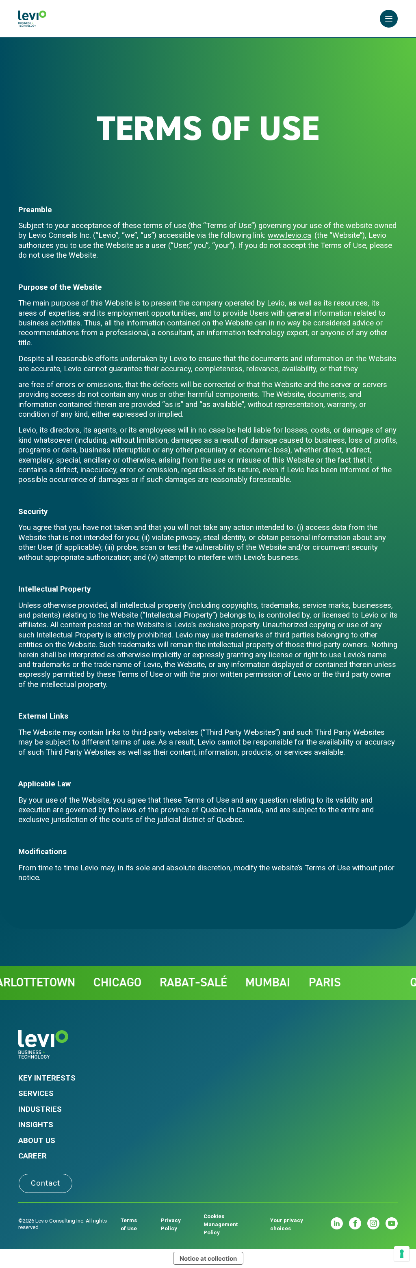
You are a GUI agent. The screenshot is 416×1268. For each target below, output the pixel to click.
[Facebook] (355, 1223)
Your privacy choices (286, 1224)
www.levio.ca (289, 235)
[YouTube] (392, 1223)
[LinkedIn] (337, 1223)
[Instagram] (373, 1223)
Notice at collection (208, 1258)
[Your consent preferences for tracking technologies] (402, 1254)
